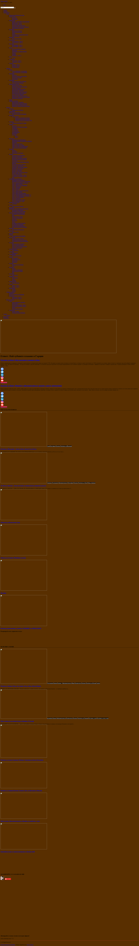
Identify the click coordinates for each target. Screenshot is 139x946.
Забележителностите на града (22, 119)
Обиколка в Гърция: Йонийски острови (13, 558)
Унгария (11, 263)
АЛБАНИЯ (12, 111)
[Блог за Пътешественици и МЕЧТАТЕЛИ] (58, 352)
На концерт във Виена (17, 110)
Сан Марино (15, 250)
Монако (11, 233)
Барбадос (11, 293)
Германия (11, 121)
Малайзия (11, 37)
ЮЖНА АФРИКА (13, 101)
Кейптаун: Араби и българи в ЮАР (21, 97)
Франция (11, 267)
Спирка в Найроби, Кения (18, 89)
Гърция (11, 124)
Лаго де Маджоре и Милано (19, 164)
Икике (13, 307)
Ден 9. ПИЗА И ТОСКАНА (19, 193)
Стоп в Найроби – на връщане (19, 72)
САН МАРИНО (13, 249)
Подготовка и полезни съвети (19, 86)
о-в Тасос (14, 125)
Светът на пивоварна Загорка (22, 118)
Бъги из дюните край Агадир (19, 76)
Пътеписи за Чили (82, 482)
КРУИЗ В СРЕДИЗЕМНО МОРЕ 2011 (18, 208)
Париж (14, 268)
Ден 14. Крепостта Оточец (18, 199)
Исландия (11, 138)
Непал (10, 47)
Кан (13, 215)
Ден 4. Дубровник (16, 186)
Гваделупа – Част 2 (17, 298)
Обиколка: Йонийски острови (19, 127)
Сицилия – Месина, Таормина (19, 167)
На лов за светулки (17, 38)
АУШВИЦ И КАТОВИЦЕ (18, 236)
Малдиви (11, 43)
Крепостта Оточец (16, 255)
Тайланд (11, 63)
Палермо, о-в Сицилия (17, 168)
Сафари (14, 54)
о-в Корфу (14, 128)
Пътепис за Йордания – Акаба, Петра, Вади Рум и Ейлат (18, 449)
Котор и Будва (15, 283)
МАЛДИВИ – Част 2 (17, 45)
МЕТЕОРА (15, 133)
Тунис (10, 99)
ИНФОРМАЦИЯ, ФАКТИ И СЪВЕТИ (22, 141)
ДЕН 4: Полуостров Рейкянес (19, 147)
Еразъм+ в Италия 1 (17, 169)
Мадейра (11, 228)
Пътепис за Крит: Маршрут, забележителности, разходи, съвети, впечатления (31, 386)
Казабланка (15, 79)
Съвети (5, 314)
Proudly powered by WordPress (8, 944)
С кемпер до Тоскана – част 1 (19, 175)
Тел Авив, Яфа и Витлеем (18, 25)
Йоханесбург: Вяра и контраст (19, 92)
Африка (8, 68)
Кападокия (15, 260)
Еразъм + (59, 683)
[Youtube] (2, 380)
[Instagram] (2, 377)
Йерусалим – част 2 (17, 24)
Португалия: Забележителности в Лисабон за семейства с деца (20, 821)
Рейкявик (14, 142)
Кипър (11, 205)
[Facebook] (2, 369)
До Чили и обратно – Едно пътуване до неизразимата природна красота (23, 485)
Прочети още (4, 382)
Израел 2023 (12, 20)
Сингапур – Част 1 (16, 62)
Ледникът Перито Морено (18, 312)
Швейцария (12, 288)
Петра (13, 33)
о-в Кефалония (15, 132)
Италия (11, 154)
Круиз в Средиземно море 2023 (17, 212)
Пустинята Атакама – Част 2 (19, 306)
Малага (14, 150)
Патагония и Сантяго (17, 309)
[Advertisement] (44, 907)
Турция (11, 257)
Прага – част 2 (15, 286)
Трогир (14, 280)
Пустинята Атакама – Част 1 (19, 305)
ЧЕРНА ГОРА (12, 281)
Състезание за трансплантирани (20, 241)
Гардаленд (14, 160)
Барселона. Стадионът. (17, 153)
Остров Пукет (15, 67)
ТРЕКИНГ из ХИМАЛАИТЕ (19, 51)
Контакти (5, 316)
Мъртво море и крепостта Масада (20, 27)
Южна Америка (10, 299)
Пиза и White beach (17, 173)
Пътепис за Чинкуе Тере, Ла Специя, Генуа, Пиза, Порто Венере (21, 686)
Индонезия (12, 40)
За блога (5, 11)
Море (73, 683)
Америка (49, 482)
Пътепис (58, 446)
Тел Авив (14, 17)
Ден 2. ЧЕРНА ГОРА (17, 184)
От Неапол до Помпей (17, 166)
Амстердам (15, 275)
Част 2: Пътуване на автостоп (19, 246)
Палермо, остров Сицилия (18, 223)
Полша (11, 234)
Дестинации (6, 12)
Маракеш (14, 75)
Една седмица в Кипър (17, 206)
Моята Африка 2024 (14, 84)
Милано (14, 163)
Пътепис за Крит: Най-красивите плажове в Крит (20, 360)
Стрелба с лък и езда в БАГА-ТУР (23, 120)
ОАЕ (10, 56)
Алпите (14, 290)
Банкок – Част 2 (16, 66)
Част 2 (16, 136)
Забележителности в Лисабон (19, 240)
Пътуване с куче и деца (102, 718)
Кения (10, 69)
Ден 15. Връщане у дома (18, 201)
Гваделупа (11, 296)
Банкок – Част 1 (16, 64)
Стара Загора (15, 116)
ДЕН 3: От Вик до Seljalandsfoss (20, 146)
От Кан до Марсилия (17, 218)
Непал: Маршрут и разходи (19, 49)
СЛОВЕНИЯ (12, 254)
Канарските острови (14, 202)
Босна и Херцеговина (14, 112)
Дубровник (15, 277)
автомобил (49, 718)
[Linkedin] (2, 374)
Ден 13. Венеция (16, 198)
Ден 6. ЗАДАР (15, 189)
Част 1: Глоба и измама (17, 245)
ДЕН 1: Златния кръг (17, 144)
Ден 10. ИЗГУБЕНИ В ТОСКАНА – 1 (21, 194)
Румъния (11, 242)
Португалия (12, 237)
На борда (14, 219)
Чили (10, 301)
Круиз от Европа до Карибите (16, 294)
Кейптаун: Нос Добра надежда (19, 95)
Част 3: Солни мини (17, 247)
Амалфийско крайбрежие (18, 155)
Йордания (11, 29)
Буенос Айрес (15, 311)
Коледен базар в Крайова (18, 244)
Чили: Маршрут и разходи (18, 302)
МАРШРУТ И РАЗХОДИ (18, 180)
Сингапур (11, 59)
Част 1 (16, 137)
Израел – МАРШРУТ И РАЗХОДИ (20, 21)
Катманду (14, 50)
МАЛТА (11, 231)
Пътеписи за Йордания (66, 446)
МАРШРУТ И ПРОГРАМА (19, 140)
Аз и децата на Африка (18, 82)
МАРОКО (11, 73)
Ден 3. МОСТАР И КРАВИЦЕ (19, 185)
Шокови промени (16, 88)
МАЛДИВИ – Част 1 (17, 46)
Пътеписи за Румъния (82, 718)
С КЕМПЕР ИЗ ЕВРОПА (15, 179)
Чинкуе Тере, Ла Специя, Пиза (19, 172)
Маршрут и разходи (17, 30)
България (11, 115)
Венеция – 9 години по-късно (19, 158)
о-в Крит (14, 134)
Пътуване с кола (93, 718)
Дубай (13, 58)
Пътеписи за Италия (91, 683)
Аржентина (12, 310)
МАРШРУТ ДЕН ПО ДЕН (18, 211)
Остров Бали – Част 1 (17, 42)
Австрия (11, 108)
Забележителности (62, 482)
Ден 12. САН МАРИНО (18, 197)
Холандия (11, 273)
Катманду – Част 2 (16, 55)
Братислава (15, 253)
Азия (7, 14)
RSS (4, 5)
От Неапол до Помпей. (18, 224)
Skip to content (4, 1)
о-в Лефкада (15, 129)
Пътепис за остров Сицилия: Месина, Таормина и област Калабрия (22, 760)
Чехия (10, 284)
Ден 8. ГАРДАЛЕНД (17, 192)
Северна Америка (10, 292)
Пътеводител (78, 683)
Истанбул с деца (16, 259)
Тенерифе (14, 203)
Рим (13, 177)
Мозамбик (11, 80)
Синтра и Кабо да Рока (18, 238)
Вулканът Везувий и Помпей (19, 159)
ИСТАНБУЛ (15, 258)
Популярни (53, 446)
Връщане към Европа (17, 98)
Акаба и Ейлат (15, 36)
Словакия (11, 251)
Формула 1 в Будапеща (17, 264)
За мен (5, 10)
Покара (14, 53)
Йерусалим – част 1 (17, 23)
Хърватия (11, 276)
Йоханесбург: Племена (17, 90)
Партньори (6, 318)
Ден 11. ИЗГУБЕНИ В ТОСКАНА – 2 (21, 195)
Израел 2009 (12, 16)
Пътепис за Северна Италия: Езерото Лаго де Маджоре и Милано (21, 790)
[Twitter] (2, 371)
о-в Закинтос (15, 131)
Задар (13, 279)
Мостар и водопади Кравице (19, 114)
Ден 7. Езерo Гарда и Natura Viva (20, 190)
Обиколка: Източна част (18, 229)
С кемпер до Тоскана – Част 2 (19, 176)
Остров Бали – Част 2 (17, 41)
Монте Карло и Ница (17, 216)
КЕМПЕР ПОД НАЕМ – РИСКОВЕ (21, 181)
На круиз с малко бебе (17, 210)
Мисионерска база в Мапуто (19, 81)
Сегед (13, 266)
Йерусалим (15, 19)
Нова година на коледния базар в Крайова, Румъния (17, 721)
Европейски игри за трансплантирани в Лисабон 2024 (18, 851)
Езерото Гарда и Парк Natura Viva (20, 162)
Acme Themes (30, 944)
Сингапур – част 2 (16, 60)
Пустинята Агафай (17, 77)
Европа (8, 107)
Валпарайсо (15, 303)
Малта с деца (15, 232)
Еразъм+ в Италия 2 (17, 171)
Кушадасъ (14, 262)
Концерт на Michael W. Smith (19, 123)
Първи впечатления (17, 32)
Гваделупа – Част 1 (17, 297)
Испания (11, 149)
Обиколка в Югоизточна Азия (16, 15)
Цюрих (14, 289)
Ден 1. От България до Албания (20, 182)
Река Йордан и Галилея (18, 28)
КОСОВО (11, 207)
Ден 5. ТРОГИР (16, 188)
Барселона (14, 151)
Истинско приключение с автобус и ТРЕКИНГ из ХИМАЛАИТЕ (21, 628)
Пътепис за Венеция (17, 156)
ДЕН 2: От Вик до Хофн (18, 145)
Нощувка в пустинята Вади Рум (20, 34)
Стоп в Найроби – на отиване (19, 71)
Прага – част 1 (15, 285)
